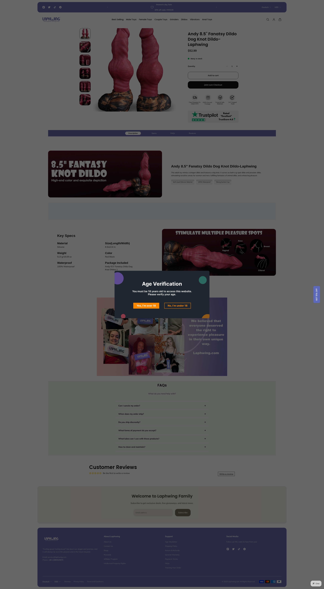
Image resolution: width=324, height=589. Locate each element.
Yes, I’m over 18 (146, 305)
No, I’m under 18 (177, 305)
